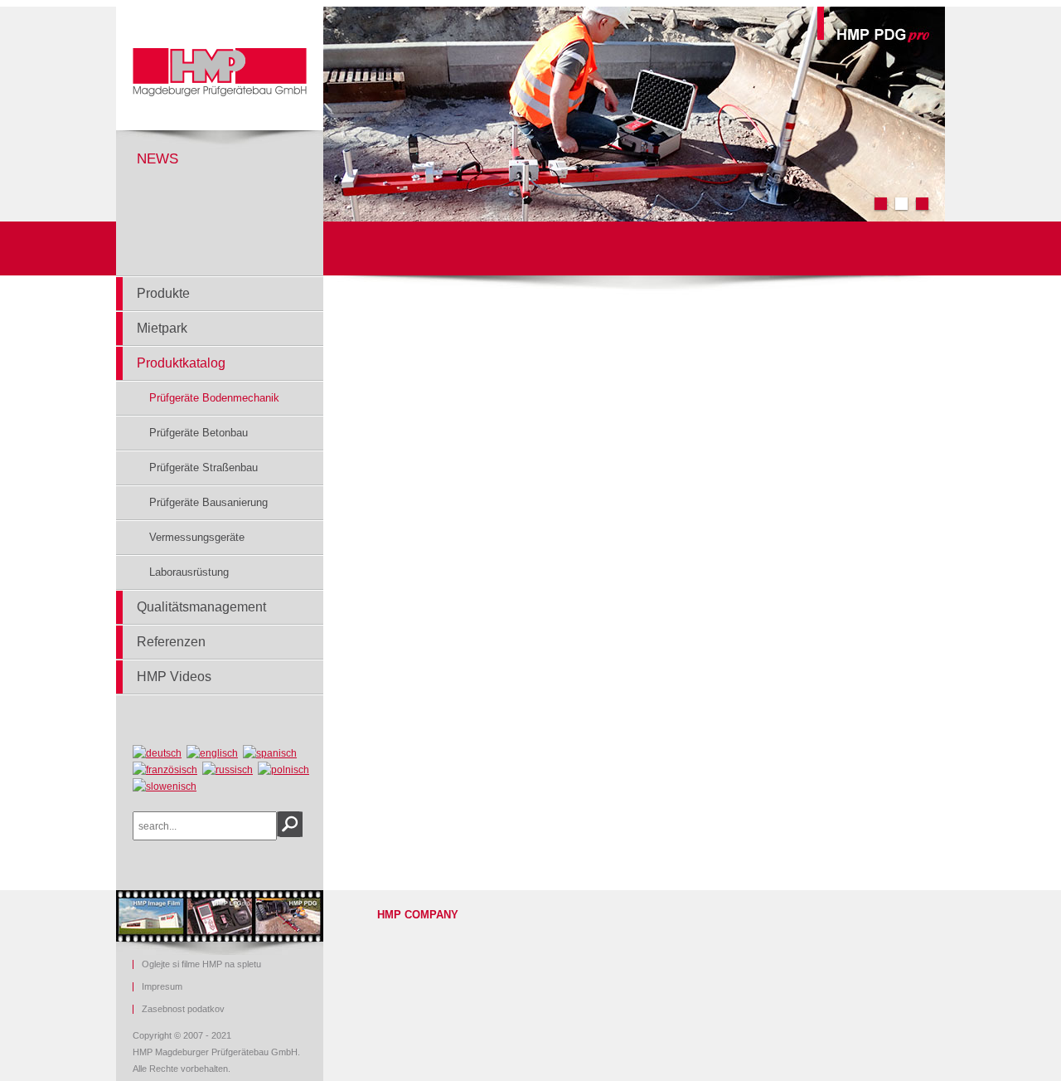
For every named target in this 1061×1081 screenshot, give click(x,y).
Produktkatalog (181, 363)
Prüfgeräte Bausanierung (208, 502)
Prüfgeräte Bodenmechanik (214, 398)
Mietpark (162, 328)
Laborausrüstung (189, 572)
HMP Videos (174, 677)
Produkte (163, 293)
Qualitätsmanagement (201, 607)
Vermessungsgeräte (197, 537)
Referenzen (171, 642)
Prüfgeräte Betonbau (198, 432)
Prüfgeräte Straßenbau (203, 467)
